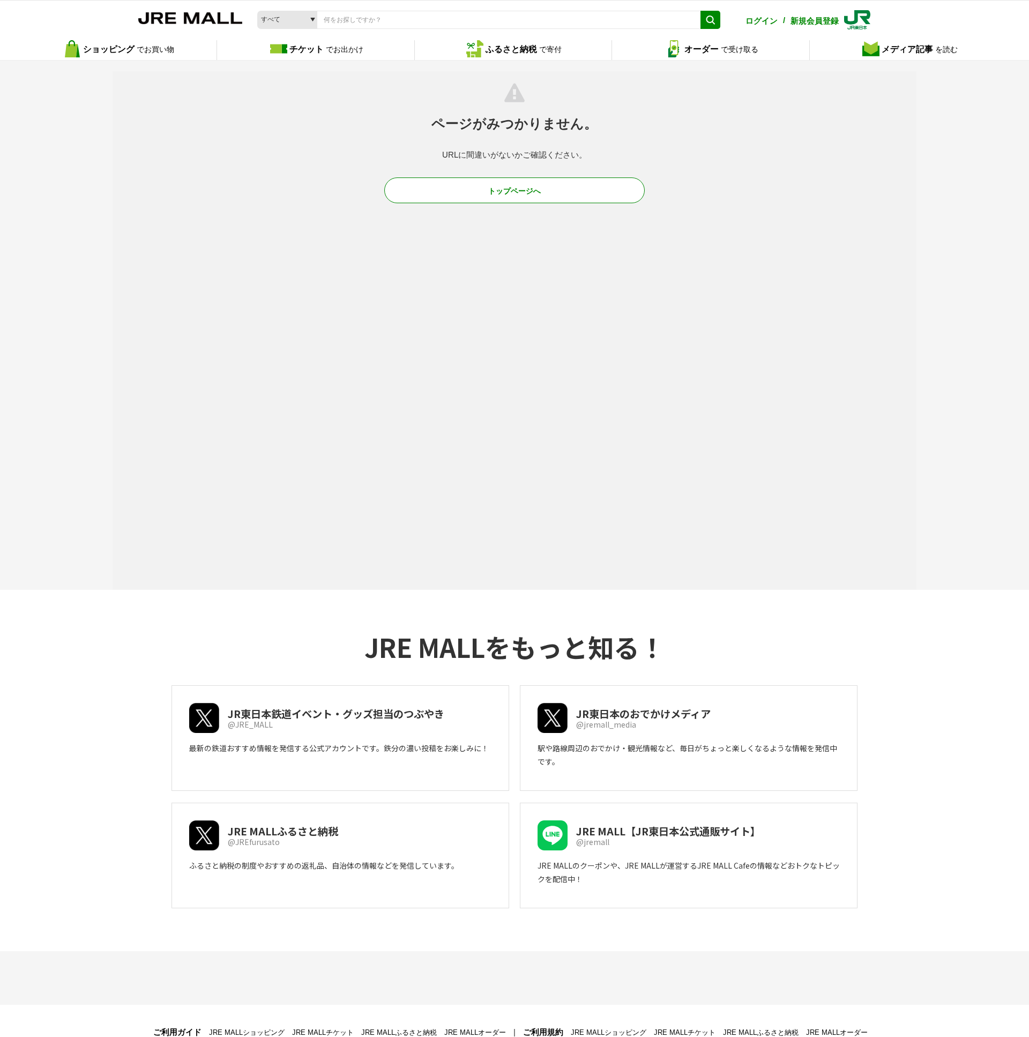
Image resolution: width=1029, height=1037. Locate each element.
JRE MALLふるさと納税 (399, 1032)
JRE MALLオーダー (475, 1032)
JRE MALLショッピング (247, 1032)
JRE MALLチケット (323, 1032)
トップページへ (514, 191)
